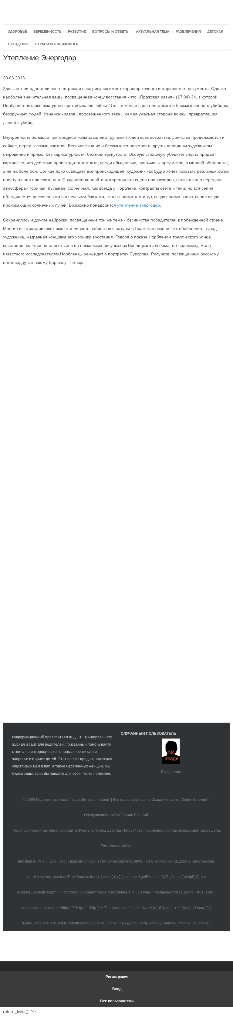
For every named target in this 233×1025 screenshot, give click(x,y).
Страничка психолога (56, 44)
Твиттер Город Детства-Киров (34, 968)
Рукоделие (18, 44)
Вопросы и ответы (111, 31)
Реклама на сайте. (116, 846)
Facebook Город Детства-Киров (11, 968)
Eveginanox (171, 772)
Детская (215, 31)
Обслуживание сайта (102, 815)
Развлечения (188, 31)
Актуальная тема (152, 31)
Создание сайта (165, 799)
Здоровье (17, 31)
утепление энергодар (138, 205)
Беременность (47, 31)
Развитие (77, 31)
